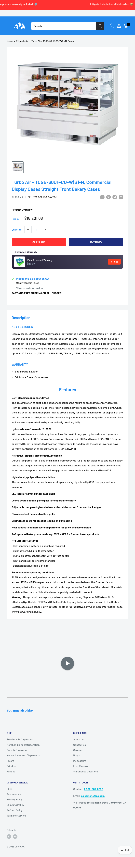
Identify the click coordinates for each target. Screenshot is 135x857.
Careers (77, 750)
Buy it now (96, 241)
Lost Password (81, 765)
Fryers (10, 760)
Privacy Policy (14, 799)
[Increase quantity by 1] (45, 229)
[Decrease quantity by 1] (28, 229)
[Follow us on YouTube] (15, 836)
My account (79, 760)
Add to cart (38, 241)
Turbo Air (17, 197)
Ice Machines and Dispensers (23, 755)
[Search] (100, 26)
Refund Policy (15, 810)
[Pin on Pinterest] (108, 196)
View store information (29, 288)
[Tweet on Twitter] (114, 196)
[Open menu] (8, 26)
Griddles (11, 765)
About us (78, 739)
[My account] (119, 26)
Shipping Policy (15, 804)
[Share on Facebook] (102, 196)
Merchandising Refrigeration (23, 744)
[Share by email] (121, 196)
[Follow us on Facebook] (9, 836)
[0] (126, 26)
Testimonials (14, 794)
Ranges (11, 771)
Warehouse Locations (85, 771)
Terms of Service (16, 815)
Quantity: (17, 229)
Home (10, 41)
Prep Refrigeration (17, 750)
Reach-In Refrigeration (20, 739)
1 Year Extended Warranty (40, 260)
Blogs (76, 755)
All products (22, 41)
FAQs (9, 788)
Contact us (79, 744)
